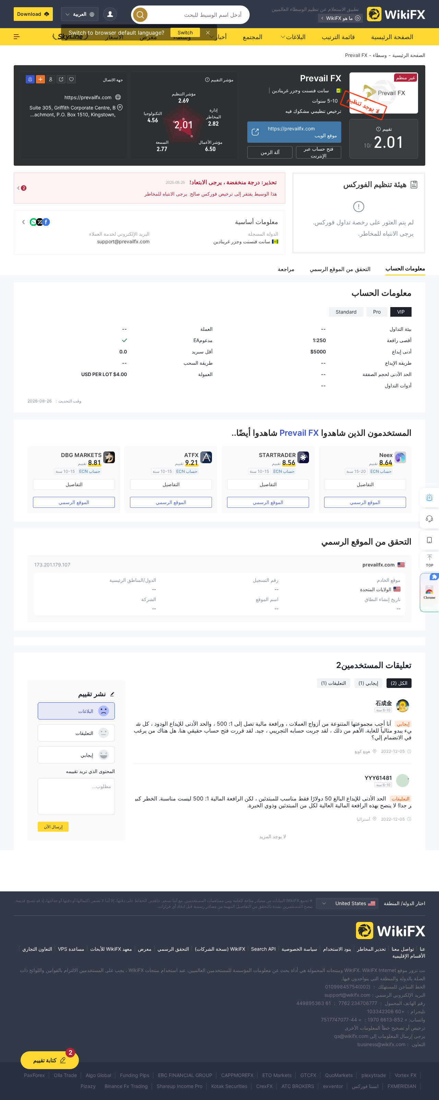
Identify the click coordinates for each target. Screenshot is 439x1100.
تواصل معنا (403, 949)
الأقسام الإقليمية (408, 956)
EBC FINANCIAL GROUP (185, 1075)
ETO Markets (277, 1075)
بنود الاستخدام (337, 949)
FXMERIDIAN (402, 1086)
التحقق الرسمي (173, 949)
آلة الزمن (270, 152)
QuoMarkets (339, 1075)
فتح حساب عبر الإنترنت (318, 152)
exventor (333, 1086)
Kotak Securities (229, 1086)
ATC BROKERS (298, 1086)
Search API (263, 949)
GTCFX (308, 1075)
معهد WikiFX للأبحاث (111, 949)
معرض (145, 949)
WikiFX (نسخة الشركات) (220, 949)
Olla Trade (65, 1075)
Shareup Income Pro (179, 1086)
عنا (422, 949)
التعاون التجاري (37, 949)
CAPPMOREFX (237, 1075)
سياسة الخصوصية (299, 949)
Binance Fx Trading (126, 1086)
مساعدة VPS (71, 949)
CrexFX (264, 1086)
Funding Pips (134, 1075)
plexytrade (373, 1075)
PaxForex (34, 1075)
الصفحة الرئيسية (408, 55)
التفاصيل (365, 484)
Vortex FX (405, 1075)
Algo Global (98, 1075)
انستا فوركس (365, 1086)
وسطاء (380, 55)
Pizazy (88, 1086)
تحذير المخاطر (371, 949)
